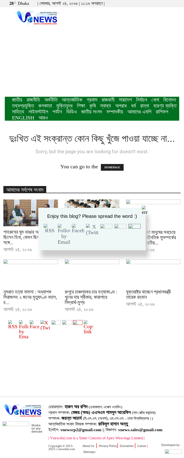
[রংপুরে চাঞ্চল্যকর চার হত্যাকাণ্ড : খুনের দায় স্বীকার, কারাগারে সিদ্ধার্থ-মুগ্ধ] (92, 272)
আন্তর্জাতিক (72, 100)
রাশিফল (162, 112)
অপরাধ (121, 106)
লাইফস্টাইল (38, 112)
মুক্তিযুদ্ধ (64, 106)
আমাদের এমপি (139, 112)
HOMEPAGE (112, 167)
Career (141, 446)
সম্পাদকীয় (114, 112)
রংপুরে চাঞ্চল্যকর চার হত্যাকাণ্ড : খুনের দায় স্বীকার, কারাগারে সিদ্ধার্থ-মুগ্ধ (91, 297)
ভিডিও (71, 112)
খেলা (155, 100)
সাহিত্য (18, 112)
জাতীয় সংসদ (91, 112)
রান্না (144, 106)
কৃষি (92, 106)
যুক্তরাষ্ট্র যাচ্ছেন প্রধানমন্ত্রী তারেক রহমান (148, 294)
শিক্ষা (81, 106)
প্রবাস (92, 100)
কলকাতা (45, 106)
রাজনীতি (33, 100)
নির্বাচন (141, 100)
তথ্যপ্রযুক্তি (23, 106)
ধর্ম (133, 106)
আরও (43, 118)
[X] (167, 3)
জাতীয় (17, 100)
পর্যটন (57, 112)
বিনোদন (169, 100)
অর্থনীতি (51, 100)
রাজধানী (108, 100)
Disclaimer (127, 446)
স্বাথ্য (105, 106)
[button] (152, 3)
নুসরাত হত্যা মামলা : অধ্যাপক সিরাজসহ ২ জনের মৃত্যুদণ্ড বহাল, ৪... (30, 297)
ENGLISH (23, 118)
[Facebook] (159, 3)
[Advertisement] (92, 60)
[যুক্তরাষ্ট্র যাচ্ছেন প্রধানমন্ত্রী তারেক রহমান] (153, 272)
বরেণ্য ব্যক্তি (165, 106)
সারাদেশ (125, 100)
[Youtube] (175, 3)
